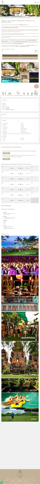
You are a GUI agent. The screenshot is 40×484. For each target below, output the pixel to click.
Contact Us (5, 483)
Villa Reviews (19, 480)
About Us (10, 483)
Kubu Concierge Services (29, 483)
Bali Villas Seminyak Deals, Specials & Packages (20, 481)
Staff (21, 483)
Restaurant (13, 480)
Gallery (33, 480)
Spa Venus (7, 480)
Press (25, 480)
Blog (36, 483)
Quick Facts (16, 483)
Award (29, 480)
